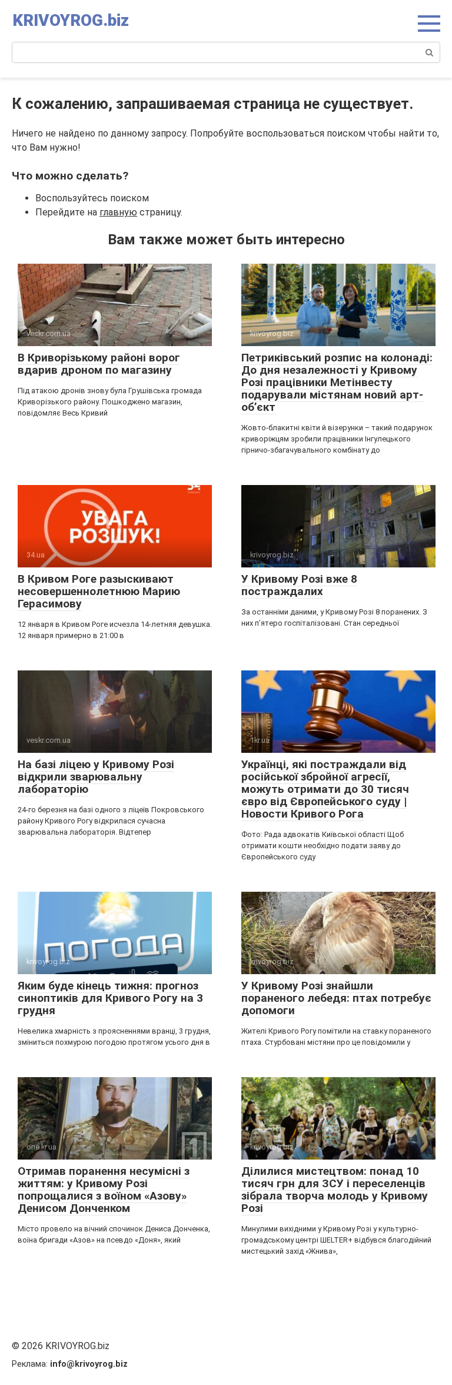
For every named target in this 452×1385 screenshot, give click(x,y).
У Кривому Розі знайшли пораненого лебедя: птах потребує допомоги (336, 998)
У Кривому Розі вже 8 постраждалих (299, 585)
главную (118, 212)
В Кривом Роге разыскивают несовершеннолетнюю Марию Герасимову (99, 591)
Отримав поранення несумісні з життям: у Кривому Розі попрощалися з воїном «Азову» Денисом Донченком (104, 1189)
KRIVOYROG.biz (70, 20)
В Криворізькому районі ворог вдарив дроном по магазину (99, 364)
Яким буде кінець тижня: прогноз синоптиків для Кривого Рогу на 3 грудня (110, 998)
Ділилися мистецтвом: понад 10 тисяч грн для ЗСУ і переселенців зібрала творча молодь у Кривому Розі (334, 1189)
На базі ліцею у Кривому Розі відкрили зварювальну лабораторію (96, 777)
